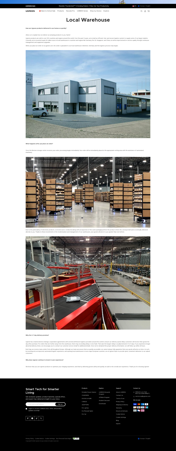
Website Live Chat (141, 392)
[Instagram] (32, 418)
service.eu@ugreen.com (142, 396)
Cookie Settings (121, 417)
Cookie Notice (120, 414)
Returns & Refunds (122, 411)
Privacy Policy (120, 401)
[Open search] (141, 11)
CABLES (84, 401)
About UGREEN (121, 392)
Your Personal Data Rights (64, 438)
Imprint (118, 423)
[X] (41, 418)
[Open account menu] (145, 11)
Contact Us (119, 395)
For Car (84, 414)
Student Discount (104, 400)
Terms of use (120, 398)
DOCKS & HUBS (86, 398)
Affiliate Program (104, 397)
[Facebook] (28, 418)
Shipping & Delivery (122, 404)
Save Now (102, 2)
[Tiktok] (36, 418)
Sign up (60, 404)
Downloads (102, 403)
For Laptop (85, 408)
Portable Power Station (89, 392)
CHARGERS (85, 395)
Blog (117, 420)
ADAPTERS (85, 404)
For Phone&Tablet (87, 411)
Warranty (119, 408)
